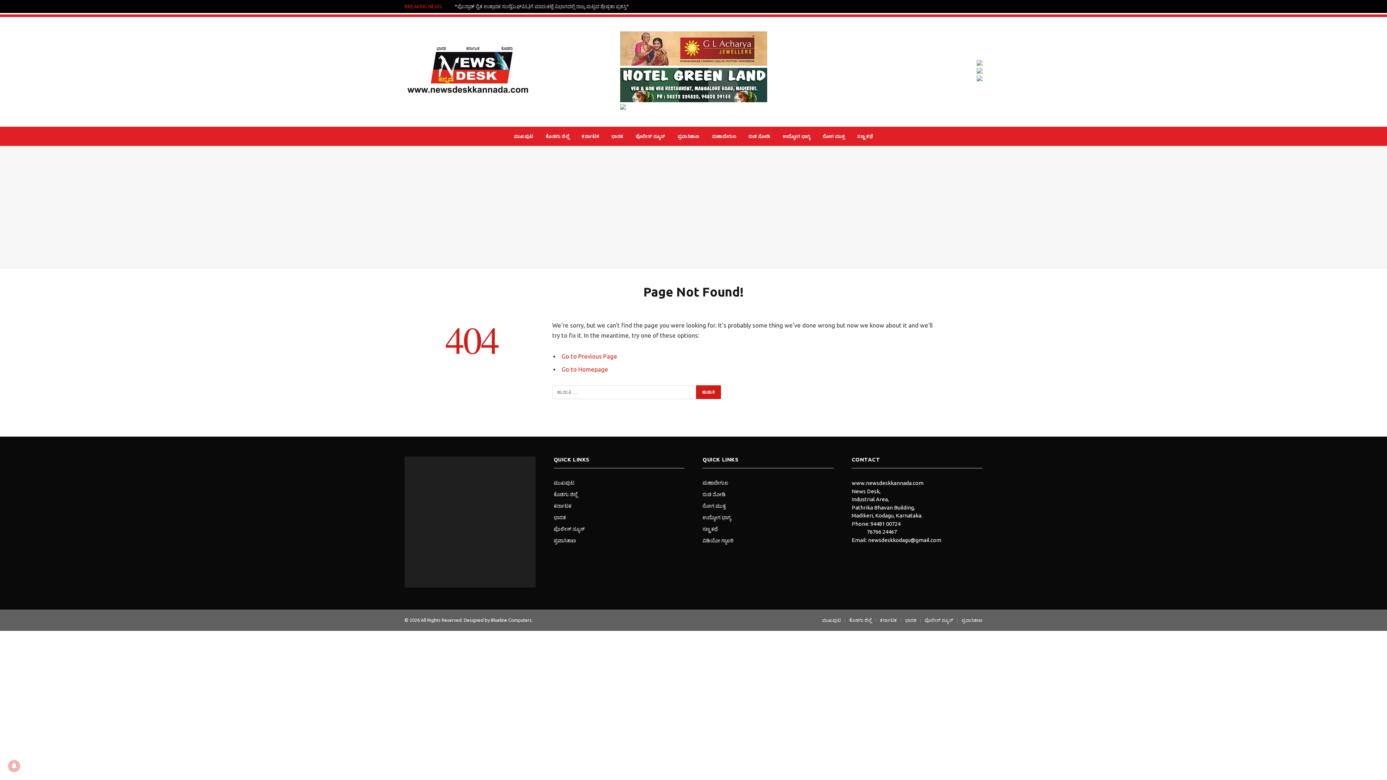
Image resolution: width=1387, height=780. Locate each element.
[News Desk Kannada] (468, 72)
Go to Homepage (585, 369)
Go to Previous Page (589, 356)
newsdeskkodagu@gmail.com (904, 540)
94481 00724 (885, 524)
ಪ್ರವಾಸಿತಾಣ (689, 136)
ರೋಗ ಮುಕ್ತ (834, 136)
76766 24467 (882, 532)
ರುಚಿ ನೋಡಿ (759, 136)
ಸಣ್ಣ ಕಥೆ (865, 136)
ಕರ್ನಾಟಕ (590, 136)
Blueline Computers (511, 620)
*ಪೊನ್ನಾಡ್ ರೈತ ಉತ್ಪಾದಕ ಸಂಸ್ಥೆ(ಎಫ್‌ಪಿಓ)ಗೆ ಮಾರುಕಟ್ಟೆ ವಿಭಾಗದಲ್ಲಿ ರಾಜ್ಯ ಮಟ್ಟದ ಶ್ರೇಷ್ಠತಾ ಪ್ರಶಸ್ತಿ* (542, 6)
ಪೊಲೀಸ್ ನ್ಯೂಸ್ (650, 136)
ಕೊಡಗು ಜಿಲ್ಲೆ (557, 136)
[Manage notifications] (14, 766)
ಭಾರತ (617, 136)
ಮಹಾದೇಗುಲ (724, 136)
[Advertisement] (693, 207)
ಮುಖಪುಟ (523, 136)
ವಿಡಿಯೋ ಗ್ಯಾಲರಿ (718, 540)
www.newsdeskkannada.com (888, 483)
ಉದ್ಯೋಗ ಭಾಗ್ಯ (797, 136)
